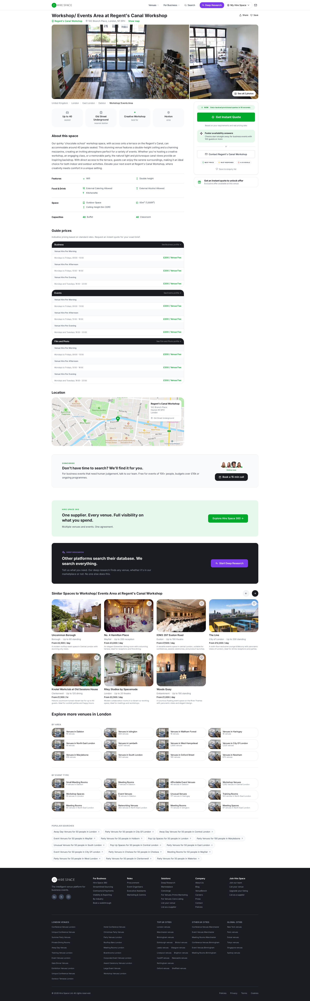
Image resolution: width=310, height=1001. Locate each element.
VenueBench (201, 891)
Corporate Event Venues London (117, 958)
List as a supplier (168, 907)
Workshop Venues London (115, 973)
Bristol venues (181, 942)
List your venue (168, 903)
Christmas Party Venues (114, 932)
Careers (199, 895)
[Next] (255, 593)
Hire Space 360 (100, 882)
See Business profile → (171, 244)
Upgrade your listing (238, 891)
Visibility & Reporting (102, 895)
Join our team (235, 882)
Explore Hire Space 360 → (228, 518)
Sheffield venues (179, 968)
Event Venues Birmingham (203, 947)
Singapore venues (235, 947)
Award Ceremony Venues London (118, 963)
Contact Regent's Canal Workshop (228, 154)
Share (245, 15)
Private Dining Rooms (61, 942)
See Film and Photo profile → (168, 341)
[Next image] (97, 615)
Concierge (166, 891)
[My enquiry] (255, 5)
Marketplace (167, 887)
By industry (98, 899)
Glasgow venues (178, 947)
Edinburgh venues (165, 942)
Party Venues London (113, 937)
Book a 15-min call (233, 476)
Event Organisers (135, 887)
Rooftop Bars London (113, 942)
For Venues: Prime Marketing (174, 895)
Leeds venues (163, 947)
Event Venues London (61, 958)
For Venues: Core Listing (172, 899)
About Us (199, 882)
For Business (170, 5)
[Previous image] (55, 615)
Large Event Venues (112, 968)
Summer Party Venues (61, 937)
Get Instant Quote (228, 117)
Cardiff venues (163, 958)
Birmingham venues (165, 937)
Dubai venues (233, 937)
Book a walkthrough (102, 903)
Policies (198, 907)
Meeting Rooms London (114, 947)
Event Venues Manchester (203, 932)
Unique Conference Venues (63, 932)
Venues (152, 5)
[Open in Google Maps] (118, 421)
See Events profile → (172, 293)
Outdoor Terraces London (62, 979)
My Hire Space (238, 5)
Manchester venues (165, 932)
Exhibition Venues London (63, 968)
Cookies (254, 993)
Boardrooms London (112, 953)
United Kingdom (60, 103)
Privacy (233, 993)
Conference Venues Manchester (205, 927)
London (75, 103)
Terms (244, 993)
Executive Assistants (136, 891)
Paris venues (232, 932)
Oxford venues (163, 968)
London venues (163, 927)
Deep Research (213, 5)
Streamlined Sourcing (103, 887)
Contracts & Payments (103, 891)
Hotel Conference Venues (114, 927)
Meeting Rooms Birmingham (204, 953)
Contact (199, 903)
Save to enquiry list (227, 169)
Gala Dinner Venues (60, 963)
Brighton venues (181, 953)
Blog (197, 887)
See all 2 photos (245, 93)
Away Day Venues (59, 947)
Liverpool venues (164, 953)
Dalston (102, 103)
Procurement (133, 882)
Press (198, 899)
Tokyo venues (233, 942)
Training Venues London (62, 953)
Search (191, 5)
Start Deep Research (231, 563)
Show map (134, 21)
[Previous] (246, 593)
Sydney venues (233, 953)
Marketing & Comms (136, 895)
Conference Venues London (63, 927)
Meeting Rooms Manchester (204, 937)
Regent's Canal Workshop (68, 21)
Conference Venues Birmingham (205, 942)
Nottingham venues (165, 963)
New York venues (234, 927)
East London (89, 103)
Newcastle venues (179, 958)
